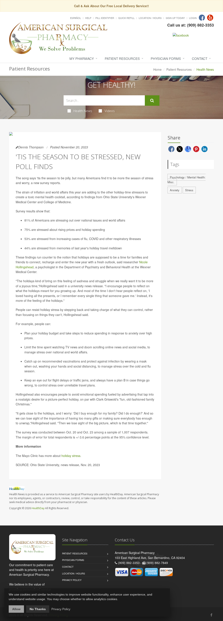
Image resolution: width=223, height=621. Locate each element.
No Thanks (38, 609)
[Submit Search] (152, 100)
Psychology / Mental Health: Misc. (186, 179)
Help (88, 18)
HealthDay (38, 508)
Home (157, 69)
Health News (82, 111)
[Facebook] (202, 18)
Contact (199, 58)
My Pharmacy (81, 58)
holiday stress (70, 455)
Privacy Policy (71, 580)
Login (193, 18)
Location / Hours (150, 18)
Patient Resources (122, 58)
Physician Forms (166, 58)
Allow (16, 609)
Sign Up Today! (175, 18)
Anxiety (174, 190)
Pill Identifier (104, 18)
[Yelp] (210, 18)
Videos (110, 111)
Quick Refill (126, 18)
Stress (189, 190)
